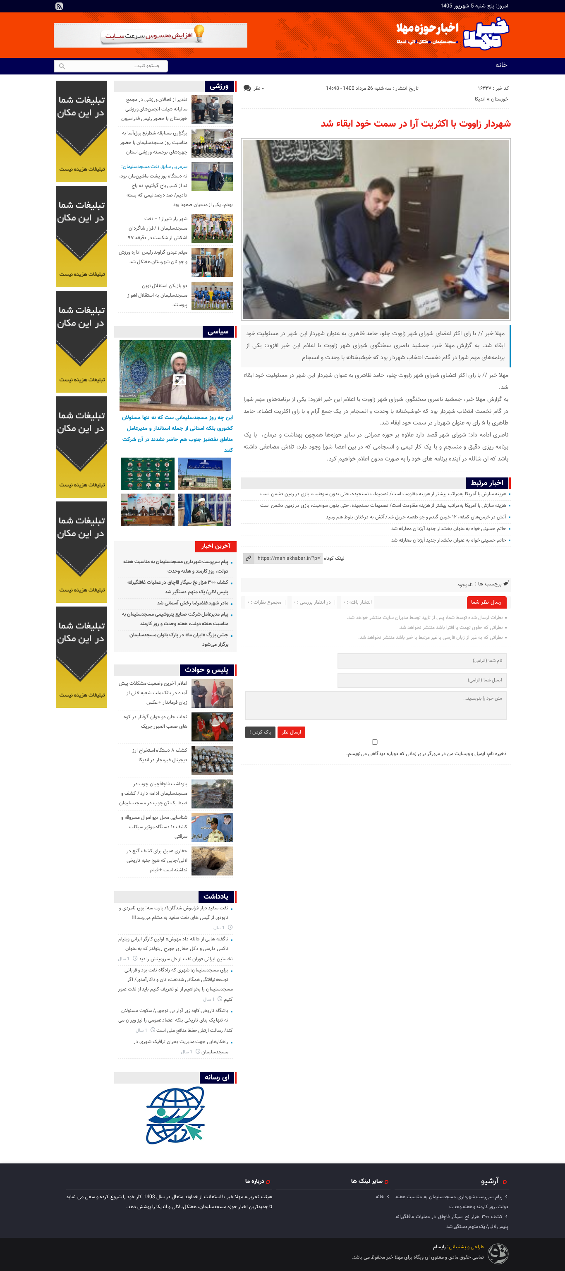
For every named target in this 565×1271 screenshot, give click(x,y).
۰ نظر (259, 88)
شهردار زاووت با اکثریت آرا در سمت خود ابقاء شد (416, 124)
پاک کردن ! (260, 732)
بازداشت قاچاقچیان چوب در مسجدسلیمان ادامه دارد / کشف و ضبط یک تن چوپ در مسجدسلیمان (153, 793)
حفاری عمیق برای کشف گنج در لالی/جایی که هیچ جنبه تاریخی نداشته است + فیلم (157, 860)
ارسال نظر (291, 732)
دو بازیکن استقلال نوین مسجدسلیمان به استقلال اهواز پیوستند (157, 295)
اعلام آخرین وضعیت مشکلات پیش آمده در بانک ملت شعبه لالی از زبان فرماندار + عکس (153, 693)
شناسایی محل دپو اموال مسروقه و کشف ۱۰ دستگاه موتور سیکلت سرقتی (154, 827)
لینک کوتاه (334, 558)
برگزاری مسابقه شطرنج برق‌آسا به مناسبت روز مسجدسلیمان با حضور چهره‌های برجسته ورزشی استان (153, 142)
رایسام (439, 1247)
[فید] (59, 6)
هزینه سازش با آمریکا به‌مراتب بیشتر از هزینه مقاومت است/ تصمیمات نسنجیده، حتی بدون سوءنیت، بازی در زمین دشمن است (383, 494)
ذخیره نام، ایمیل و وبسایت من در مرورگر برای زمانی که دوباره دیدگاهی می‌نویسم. (426, 754)
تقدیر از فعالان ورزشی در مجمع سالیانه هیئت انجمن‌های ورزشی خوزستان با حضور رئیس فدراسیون (154, 109)
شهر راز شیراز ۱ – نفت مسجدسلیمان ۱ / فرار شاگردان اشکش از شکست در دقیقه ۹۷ (157, 228)
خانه (502, 65)
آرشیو (490, 1181)
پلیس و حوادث (206, 670)
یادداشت (215, 896)
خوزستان (499, 99)
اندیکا (480, 99)
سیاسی (218, 331)
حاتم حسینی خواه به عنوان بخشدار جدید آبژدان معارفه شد (448, 528)
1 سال (219, 928)
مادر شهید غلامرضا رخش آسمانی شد (192, 603)
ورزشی (219, 86)
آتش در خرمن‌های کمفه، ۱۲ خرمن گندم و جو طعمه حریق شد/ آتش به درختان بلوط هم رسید (416, 517)
